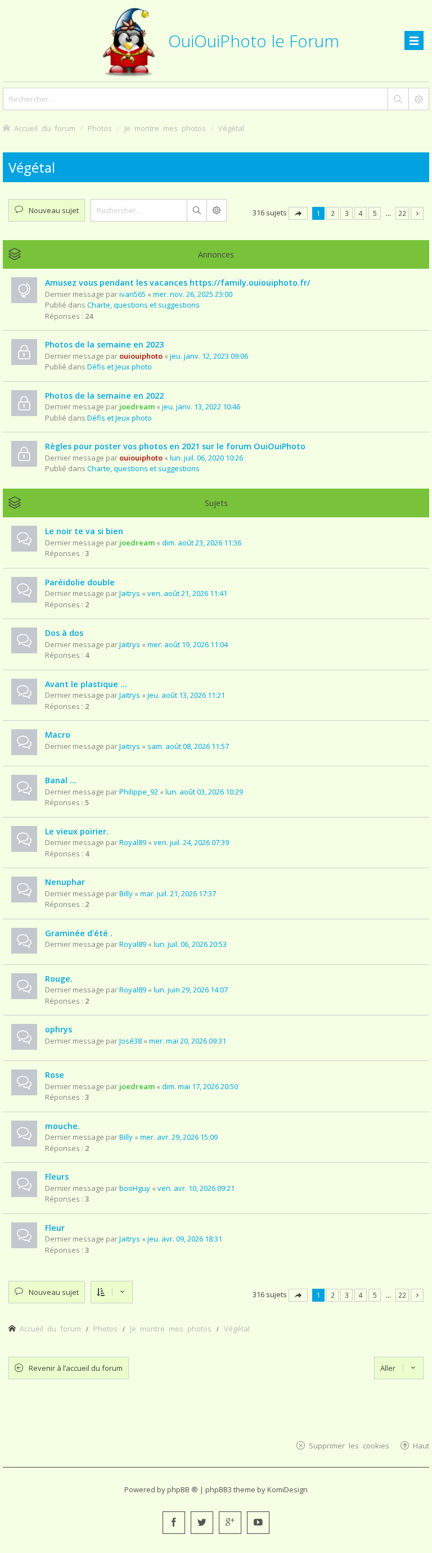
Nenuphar (65, 882)
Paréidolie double (80, 582)
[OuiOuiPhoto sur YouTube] (258, 1522)
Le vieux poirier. (77, 831)
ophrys (58, 1029)
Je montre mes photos (171, 1328)
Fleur (55, 1227)
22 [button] (402, 213)
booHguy (134, 1188)
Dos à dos (64, 632)
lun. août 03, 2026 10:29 (204, 792)
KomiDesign (287, 1489)
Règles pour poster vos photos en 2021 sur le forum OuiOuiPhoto (175, 446)
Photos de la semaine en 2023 (104, 344)
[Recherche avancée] (418, 99)
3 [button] (347, 213)
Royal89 (132, 842)
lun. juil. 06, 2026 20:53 (190, 944)
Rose (54, 1074)
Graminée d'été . (78, 933)
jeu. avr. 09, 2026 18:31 (184, 1239)
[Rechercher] (398, 99)
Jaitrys (129, 593)
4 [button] (361, 213)
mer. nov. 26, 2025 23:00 (192, 294)
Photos (105, 1328)
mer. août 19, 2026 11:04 (187, 644)
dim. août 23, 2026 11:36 (201, 543)
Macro (57, 734)
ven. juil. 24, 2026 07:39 (191, 842)
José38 (130, 1041)
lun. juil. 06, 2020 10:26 (206, 458)
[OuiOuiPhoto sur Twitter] (202, 1522)
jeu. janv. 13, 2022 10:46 (201, 406)
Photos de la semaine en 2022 (104, 395)
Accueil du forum (50, 1328)
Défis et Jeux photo (119, 367)
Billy (126, 893)
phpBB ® (182, 1489)
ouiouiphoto (141, 356)
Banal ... (60, 780)
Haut (421, 1445)
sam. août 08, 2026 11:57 (188, 746)
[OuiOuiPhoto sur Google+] (230, 1522)
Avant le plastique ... (86, 684)
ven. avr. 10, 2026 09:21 (196, 1188)
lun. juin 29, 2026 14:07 (191, 990)
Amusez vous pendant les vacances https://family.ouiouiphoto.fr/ (177, 282)
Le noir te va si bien (84, 531)
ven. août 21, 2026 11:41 (187, 593)
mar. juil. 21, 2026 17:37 (178, 893)
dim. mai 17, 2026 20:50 (200, 1086)
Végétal (31, 167)
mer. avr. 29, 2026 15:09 (179, 1137)
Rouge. (59, 978)
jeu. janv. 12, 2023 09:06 (209, 356)
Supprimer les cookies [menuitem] (349, 1445)
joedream (137, 406)
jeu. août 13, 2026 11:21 (186, 695)
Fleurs (57, 1176)
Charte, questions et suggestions (143, 305)
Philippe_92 (138, 792)
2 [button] (333, 213)
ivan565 (132, 294)
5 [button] (375, 213)
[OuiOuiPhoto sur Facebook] (174, 1522)
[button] (298, 213)
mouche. (62, 1126)
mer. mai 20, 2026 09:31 (187, 1041)
